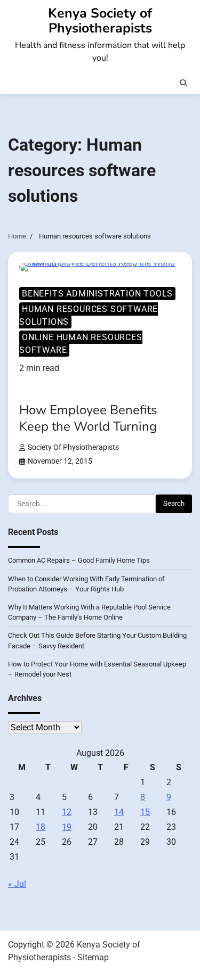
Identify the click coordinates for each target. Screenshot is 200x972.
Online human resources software (80, 343)
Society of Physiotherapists (73, 447)
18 (40, 827)
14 (119, 812)
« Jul (17, 884)
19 (66, 827)
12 (66, 812)
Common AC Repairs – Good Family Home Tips (79, 560)
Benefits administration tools (97, 294)
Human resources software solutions (88, 315)
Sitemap (93, 957)
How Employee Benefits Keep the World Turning (88, 418)
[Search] (183, 83)
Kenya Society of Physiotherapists (100, 20)
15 (145, 812)
